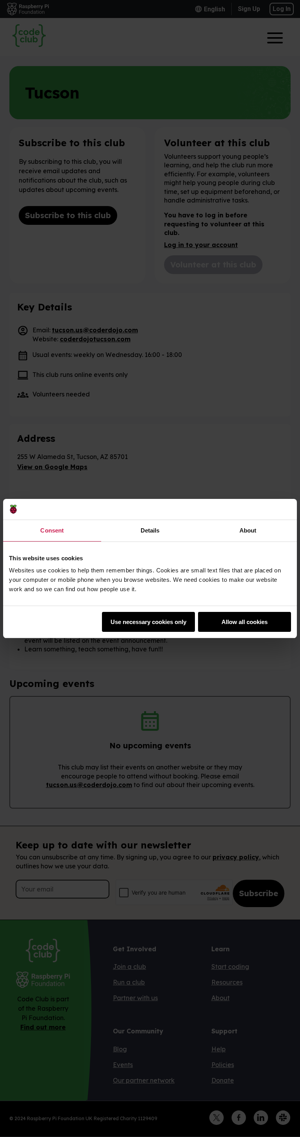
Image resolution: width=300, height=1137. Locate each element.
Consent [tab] (52, 530)
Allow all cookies (244, 622)
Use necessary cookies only (148, 622)
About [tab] (248, 530)
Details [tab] (150, 530)
